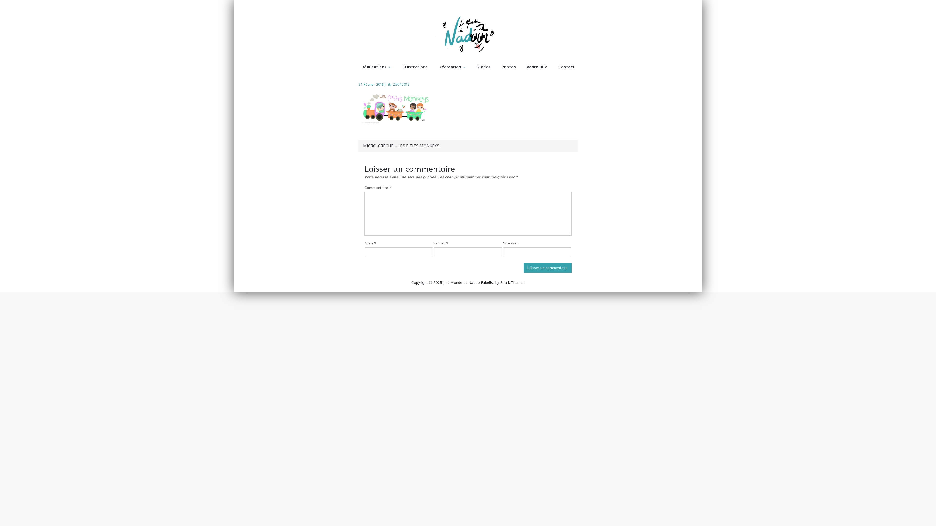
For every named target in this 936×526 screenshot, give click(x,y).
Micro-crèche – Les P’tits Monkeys (401, 145)
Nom (370, 243)
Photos (508, 67)
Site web (511, 243)
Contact (566, 67)
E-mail (441, 243)
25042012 (401, 84)
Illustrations (415, 67)
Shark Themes (512, 283)
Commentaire (377, 187)
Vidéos (484, 67)
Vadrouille (537, 67)
